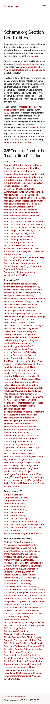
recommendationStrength (16, 432)
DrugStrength (10, 182)
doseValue (34, 337)
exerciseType (10, 355)
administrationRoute (14, 289)
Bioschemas (38, 136)
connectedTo (10, 322)
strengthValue (31, 465)
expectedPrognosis (27, 355)
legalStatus (21, 387)
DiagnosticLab (11, 174)
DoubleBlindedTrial (13, 568)
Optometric (9, 625)
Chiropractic (10, 556)
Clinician (21, 556)
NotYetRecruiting (12, 616)
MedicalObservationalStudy (17, 218)
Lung (19, 601)
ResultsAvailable (12, 655)
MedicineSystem (12, 530)
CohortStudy (32, 556)
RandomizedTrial (36, 646)
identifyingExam (27, 370)
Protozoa (14, 643)
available (32, 127)
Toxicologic (9, 670)
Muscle (25, 242)
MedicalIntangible (30, 215)
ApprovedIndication (13, 168)
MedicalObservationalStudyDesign (20, 521)
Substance (33, 263)
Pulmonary (9, 646)
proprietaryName (28, 426)
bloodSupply (10, 310)
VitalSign (23, 275)
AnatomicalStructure (14, 69)
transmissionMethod (14, 480)
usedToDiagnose (24, 483)
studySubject (25, 471)
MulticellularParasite (14, 607)
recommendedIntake (14, 435)
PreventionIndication (14, 254)
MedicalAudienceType (14, 506)
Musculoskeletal (33, 607)
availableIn (37, 301)
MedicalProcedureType (15, 524)
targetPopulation (22, 477)
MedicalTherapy (11, 239)
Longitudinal (10, 601)
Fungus (34, 586)
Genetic (27, 589)
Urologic (37, 673)
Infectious (23, 595)
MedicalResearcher (36, 601)
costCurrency (25, 325)
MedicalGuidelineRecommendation (21, 212)
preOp (15, 414)
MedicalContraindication (16, 203)
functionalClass (35, 361)
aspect (21, 298)
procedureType (11, 426)
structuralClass (11, 468)
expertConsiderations (14, 358)
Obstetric (23, 619)
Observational (10, 619)
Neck (28, 610)
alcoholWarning (23, 292)
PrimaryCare (36, 640)
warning (8, 486)
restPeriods (21, 447)
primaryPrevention (13, 423)
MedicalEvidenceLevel (14, 515)
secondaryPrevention (14, 453)
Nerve (32, 242)
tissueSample (37, 477)
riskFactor (32, 447)
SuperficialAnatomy (13, 266)
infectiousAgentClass (31, 379)
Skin (24, 661)
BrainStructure (17, 171)
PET (6, 628)
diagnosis (21, 328)
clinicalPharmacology (35, 316)
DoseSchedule (31, 177)
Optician (29, 245)
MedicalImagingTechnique (16, 518)
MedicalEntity (10, 206)
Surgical (25, 664)
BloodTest (35, 168)
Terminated (9, 667)
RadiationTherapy (37, 257)
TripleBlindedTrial (12, 673)
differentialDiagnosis (28, 331)
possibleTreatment (35, 411)
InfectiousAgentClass (14, 503)
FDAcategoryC (26, 580)
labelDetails (9, 387)
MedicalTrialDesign (34, 527)
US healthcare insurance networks (25, 141)
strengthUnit (17, 465)
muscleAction (10, 396)
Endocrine (9, 571)
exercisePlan (10, 352)
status (7, 465)
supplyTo (8, 477)
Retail (7, 658)
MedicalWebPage (12, 242)
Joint (25, 185)
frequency (22, 361)
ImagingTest (37, 182)
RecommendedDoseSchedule (18, 260)
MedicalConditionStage (33, 200)
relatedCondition (28, 438)
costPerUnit (10, 328)
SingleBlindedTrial (34, 658)
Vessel (33, 272)
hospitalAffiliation (28, 367)
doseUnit (23, 337)
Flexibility (25, 586)
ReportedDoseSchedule (15, 263)
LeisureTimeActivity (32, 598)
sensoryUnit (31, 453)
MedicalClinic (25, 197)
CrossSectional (11, 562)
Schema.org (11, 6)
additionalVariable (30, 286)
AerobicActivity (11, 544)
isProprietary (32, 385)
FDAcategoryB (11, 580)
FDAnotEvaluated (12, 586)
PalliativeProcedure (13, 248)
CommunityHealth (13, 559)
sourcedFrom (10, 462)
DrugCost (19, 179)
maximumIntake (36, 387)
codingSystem (17, 319)
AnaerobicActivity (27, 544)
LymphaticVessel (12, 191)
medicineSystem (29, 393)
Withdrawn (9, 678)
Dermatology (10, 565)
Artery (26, 168)
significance (26, 459)
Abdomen (8, 542)
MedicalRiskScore (12, 227)
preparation (28, 417)
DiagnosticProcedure (29, 174)
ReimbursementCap (33, 649)
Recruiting (9, 649)
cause (29, 313)
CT (22, 550)
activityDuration (28, 283)
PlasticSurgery (34, 637)
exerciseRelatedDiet (27, 352)
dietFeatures (10, 331)
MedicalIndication (12, 215)
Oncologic (30, 622)
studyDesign (32, 468)
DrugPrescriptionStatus (15, 500)
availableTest (10, 307)
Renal (6, 652)
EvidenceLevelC (11, 577)
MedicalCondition (34, 66)
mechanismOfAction (13, 390)
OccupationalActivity (14, 622)
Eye (22, 577)
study (23, 468)
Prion (6, 643)
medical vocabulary (29, 106)
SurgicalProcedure (33, 266)
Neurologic (9, 613)
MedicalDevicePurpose (15, 509)
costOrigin (38, 325)
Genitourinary (37, 589)
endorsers (27, 343)
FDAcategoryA (31, 577)
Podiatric (8, 640)
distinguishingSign (13, 334)
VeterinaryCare (11, 275)
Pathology (13, 628)
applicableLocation (24, 295)
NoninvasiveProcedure (26, 613)
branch (34, 310)
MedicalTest (10, 236)
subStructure (26, 474)
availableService (11, 304)
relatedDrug (10, 441)
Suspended (35, 664)
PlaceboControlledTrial (15, 637)
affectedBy (9, 292)
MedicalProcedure (13, 221)
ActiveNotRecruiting (24, 542)
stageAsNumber (32, 462)
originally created (12, 109)
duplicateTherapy (12, 343)
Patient (7, 251)
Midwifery (8, 604)
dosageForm (29, 334)
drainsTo (8, 340)
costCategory (11, 325)
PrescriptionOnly (21, 640)
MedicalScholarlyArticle (33, 227)
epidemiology (10, 346)
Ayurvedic (32, 547)
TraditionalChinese (25, 670)
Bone (6, 171)
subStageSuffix (11, 474)
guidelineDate (20, 364)
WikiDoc (8, 112)
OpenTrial (39, 622)
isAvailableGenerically (14, 385)
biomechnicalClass (27, 307)
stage (20, 462)
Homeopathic (10, 595)
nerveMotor (9, 399)
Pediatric (23, 628)
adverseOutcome (33, 289)
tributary (40, 480)
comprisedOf (31, 319)
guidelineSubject (36, 364)
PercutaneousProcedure (16, 631)
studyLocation (11, 471)
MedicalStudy (10, 233)
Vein (27, 272)
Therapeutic (22, 667)
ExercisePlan (24, 182)
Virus (6, 675)
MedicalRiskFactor (34, 224)
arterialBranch (11, 298)
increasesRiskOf (31, 376)
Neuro (35, 610)
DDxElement (31, 171)
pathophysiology (26, 405)
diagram (30, 328)
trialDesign (30, 480)
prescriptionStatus (28, 420)
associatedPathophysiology (17, 301)
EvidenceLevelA (11, 574)
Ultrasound (27, 673)
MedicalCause (11, 197)
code (6, 319)
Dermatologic (36, 562)
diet (37, 328)
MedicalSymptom (26, 233)
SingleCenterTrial (12, 661)
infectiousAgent (12, 379)
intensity (17, 382)
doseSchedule (11, 337)
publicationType (11, 429)
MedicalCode (38, 197)
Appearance (21, 547)
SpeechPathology (35, 661)
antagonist (9, 295)
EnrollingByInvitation (24, 571)
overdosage (38, 402)
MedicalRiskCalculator (33, 221)
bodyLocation (23, 310)
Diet (42, 174)
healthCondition (12, 367)
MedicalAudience (12, 194)
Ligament (29, 188)
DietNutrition (35, 565)
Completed (27, 559)
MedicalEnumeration (14, 512)
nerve (40, 396)
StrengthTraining (12, 664)
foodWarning (10, 361)
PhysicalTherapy (36, 251)
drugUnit (33, 340)
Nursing (25, 616)
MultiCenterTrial (22, 604)
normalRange (10, 402)
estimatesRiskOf (26, 346)
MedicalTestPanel (25, 236)
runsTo (7, 450)
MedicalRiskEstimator (14, 224)
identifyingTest (11, 373)
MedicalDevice (36, 203)
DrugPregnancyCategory (16, 497)
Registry (19, 649)
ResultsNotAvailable (30, 655)
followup (30, 358)
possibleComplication (14, 411)
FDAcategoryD (11, 583)
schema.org (23, 64)
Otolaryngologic (36, 625)
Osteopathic (22, 625)
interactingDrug (30, 382)
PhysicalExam (35, 533)
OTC (32, 616)
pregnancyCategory (28, 414)
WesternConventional (20, 675)
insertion (8, 382)
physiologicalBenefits (14, 408)
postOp (7, 414)
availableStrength (28, 304)
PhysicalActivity (19, 251)
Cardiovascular (32, 550)
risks (40, 447)
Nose (40, 613)
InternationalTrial (36, 595)
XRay (17, 678)
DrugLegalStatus (33, 179)
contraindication (26, 322)
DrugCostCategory (13, 494)
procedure (28, 423)
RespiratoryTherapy (19, 652)
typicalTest (9, 483)
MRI (24, 601)
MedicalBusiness (30, 194)
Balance (17, 550)
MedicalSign (10, 230)
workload (16, 486)
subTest (38, 474)
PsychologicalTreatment (16, 257)
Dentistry (24, 562)
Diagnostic (22, 565)
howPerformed (11, 370)
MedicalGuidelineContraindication (20, 209)
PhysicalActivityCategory (16, 533)
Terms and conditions (14, 696)
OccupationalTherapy (14, 245)
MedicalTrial (26, 239)
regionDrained (32, 435)
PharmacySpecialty (13, 634)
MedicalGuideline (26, 206)
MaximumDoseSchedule (32, 191)
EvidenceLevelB (27, 574)
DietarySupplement (13, 177)
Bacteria (8, 550)
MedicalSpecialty (36, 69)
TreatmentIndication (14, 272)
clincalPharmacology (14, 316)
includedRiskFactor (13, 376)
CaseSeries (30, 553)
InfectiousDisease (13, 185)
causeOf (37, 313)
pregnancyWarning (13, 417)
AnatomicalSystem (34, 165)
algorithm (35, 292)
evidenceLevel (11, 349)
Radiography (21, 646)
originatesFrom (25, 402)
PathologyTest (31, 248)
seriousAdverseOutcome (16, 456)
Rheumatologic (18, 658)
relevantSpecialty (28, 444)
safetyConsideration (22, 450)
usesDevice (38, 483)
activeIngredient (12, 283)
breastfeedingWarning (15, 313)
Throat (32, 667)
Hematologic (38, 592)
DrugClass (9, 179)
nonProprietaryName (26, 399)
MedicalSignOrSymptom (28, 230)
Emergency (32, 568)
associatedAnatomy (35, 298)
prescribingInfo (11, 420)
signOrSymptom (12, 459)
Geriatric (8, 592)
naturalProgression (27, 396)
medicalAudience (32, 390)
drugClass (24, 340)
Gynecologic (19, 592)
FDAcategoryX (25, 583)
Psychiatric (24, 643)
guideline (8, 364)
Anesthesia (9, 547)
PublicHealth (37, 643)
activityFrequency (12, 286)
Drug (41, 177)
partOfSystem (11, 405)
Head (28, 592)
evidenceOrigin (26, 349)
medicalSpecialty (12, 393)
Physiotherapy (30, 634)
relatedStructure (25, 441)
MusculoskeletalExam (14, 610)
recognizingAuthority (30, 429)
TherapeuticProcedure (15, 269)
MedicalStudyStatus (14, 527)
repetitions (9, 447)
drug (15, 340)
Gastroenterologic (13, 589)
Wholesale (37, 675)
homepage (33, 55)
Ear (24, 568)
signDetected (36, 456)
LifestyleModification (14, 188)
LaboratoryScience (13, 598)
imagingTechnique (28, 373)
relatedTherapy (11, 444)
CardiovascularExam (14, 553)
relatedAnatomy (12, 438)
